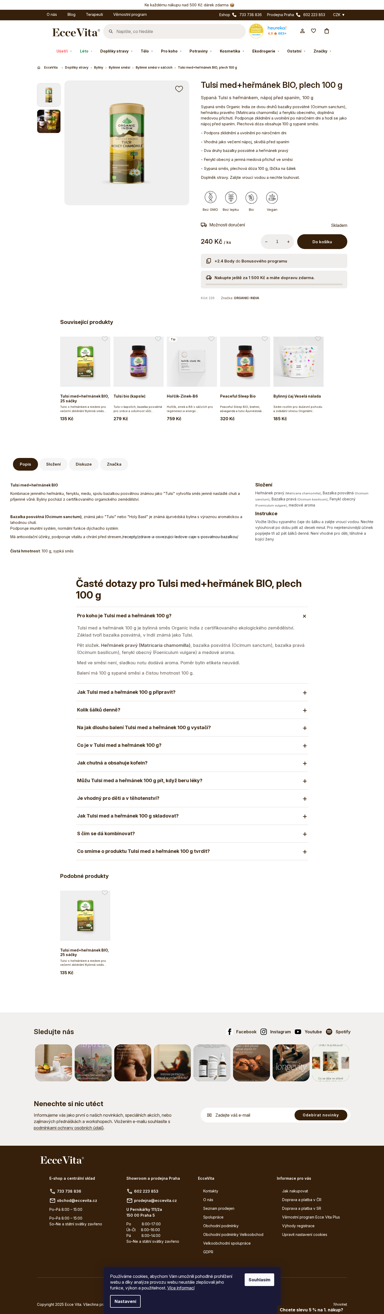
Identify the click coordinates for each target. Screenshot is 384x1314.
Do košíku (322, 241)
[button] (179, 89)
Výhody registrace (298, 1226)
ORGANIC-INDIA (246, 298)
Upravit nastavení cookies (304, 1234)
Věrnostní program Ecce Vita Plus (311, 1217)
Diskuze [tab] (84, 464)
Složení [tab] (53, 464)
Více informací (181, 1288)
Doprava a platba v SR (301, 1208)
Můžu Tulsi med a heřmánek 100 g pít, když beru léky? (139, 780)
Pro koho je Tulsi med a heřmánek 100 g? (124, 615)
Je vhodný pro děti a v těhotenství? (118, 798)
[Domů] (48, 68)
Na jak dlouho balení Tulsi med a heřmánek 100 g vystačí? (144, 727)
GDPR (208, 1252)
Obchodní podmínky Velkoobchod (233, 1234)
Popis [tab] (25, 464)
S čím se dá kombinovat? (106, 833)
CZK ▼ (339, 15)
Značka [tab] (114, 464)
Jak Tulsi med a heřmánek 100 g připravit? (126, 692)
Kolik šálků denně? (98, 710)
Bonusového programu (264, 261)
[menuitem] (36, 13)
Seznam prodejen (218, 1208)
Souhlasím (259, 1279)
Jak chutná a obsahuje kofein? (112, 763)
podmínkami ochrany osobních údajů (68, 1127)
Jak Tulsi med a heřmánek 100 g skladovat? (128, 816)
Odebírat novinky (321, 1115)
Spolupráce (213, 1217)
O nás (208, 1199)
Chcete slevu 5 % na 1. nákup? (311, 1309)
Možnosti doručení (227, 224)
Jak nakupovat (295, 1191)
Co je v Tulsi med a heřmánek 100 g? (119, 745)
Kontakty (210, 1191)
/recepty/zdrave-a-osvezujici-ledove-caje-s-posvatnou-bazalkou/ (180, 536)
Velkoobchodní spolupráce (227, 1243)
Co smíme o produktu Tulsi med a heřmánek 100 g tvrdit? (143, 851)
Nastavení (125, 1301)
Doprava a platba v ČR (301, 1199)
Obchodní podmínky (221, 1226)
